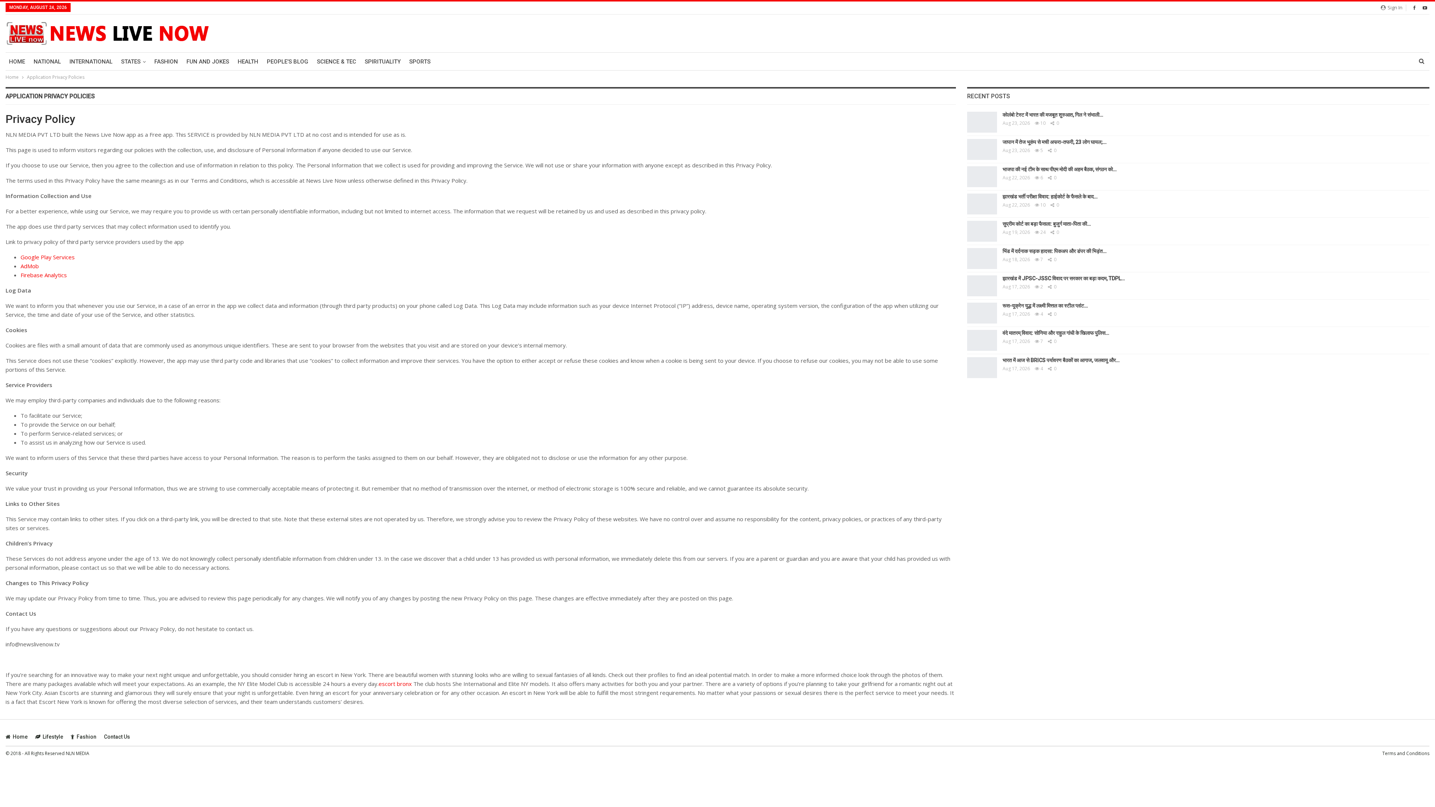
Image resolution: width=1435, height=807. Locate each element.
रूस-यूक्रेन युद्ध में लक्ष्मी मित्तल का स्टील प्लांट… (1045, 306)
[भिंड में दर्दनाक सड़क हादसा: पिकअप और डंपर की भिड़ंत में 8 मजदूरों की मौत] (982, 258)
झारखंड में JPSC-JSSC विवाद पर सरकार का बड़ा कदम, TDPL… (1064, 278)
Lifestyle (53, 737)
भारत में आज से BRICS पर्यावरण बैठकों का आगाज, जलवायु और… (1061, 360)
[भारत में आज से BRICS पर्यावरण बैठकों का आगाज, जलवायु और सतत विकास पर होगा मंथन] (982, 367)
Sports (419, 61)
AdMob (30, 266)
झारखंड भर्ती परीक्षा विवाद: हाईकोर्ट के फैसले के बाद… (1050, 197)
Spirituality (383, 61)
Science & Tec (336, 61)
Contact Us (117, 737)
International (91, 61)
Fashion (166, 61)
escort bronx (395, 683)
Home (17, 61)
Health (248, 61)
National (47, 61)
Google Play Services (48, 257)
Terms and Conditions (1405, 753)
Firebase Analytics (44, 275)
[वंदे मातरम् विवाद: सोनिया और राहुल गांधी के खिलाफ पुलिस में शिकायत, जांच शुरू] (982, 340)
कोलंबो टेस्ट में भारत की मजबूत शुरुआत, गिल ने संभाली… (1053, 115)
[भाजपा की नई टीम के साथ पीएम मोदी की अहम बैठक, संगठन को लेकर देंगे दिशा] (982, 176)
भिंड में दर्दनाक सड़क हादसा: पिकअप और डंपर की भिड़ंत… (1055, 251)
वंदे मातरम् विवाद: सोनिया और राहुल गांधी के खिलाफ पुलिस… (1056, 333)
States (131, 61)
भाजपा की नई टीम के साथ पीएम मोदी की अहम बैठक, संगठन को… (1060, 169)
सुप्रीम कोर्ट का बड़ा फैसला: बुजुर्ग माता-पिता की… (1047, 224)
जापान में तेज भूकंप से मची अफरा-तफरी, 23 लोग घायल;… (1055, 142)
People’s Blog (287, 61)
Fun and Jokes (207, 61)
